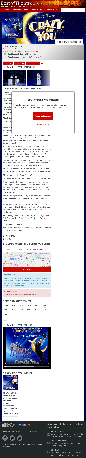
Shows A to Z (5, 10)
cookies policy (63, 107)
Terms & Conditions (31, 431)
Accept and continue (43, 116)
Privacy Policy (17, 431)
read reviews (34, 51)
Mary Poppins (32, 207)
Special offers (17, 10)
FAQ (34, 10)
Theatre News (52, 10)
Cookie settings (43, 124)
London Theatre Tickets (17, 444)
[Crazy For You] (14, 78)
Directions (27, 269)
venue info (42, 249)
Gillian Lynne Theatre (13, 49)
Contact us (41, 10)
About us (27, 10)
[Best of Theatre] (21, 7)
